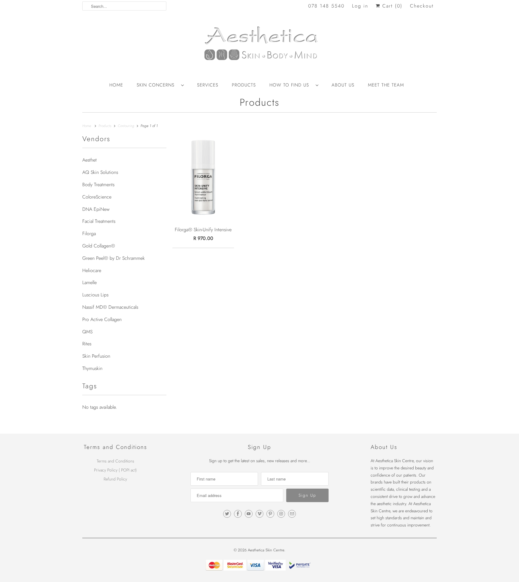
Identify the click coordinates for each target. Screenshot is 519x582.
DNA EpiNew (96, 209)
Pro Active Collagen (102, 319)
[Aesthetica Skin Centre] (259, 46)
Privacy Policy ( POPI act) (115, 470)
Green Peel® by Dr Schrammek (113, 258)
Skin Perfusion (96, 356)
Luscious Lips (95, 294)
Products (244, 85)
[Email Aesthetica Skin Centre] (292, 514)
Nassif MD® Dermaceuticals (110, 307)
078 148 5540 (326, 5)
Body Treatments (98, 184)
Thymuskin (92, 368)
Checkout (422, 5)
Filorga (89, 233)
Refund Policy (115, 479)
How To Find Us (291, 85)
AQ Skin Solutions (100, 172)
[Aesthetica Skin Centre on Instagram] (281, 514)
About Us (343, 85)
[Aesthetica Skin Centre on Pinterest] (270, 514)
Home (116, 85)
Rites (86, 343)
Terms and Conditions (115, 461)
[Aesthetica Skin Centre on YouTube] (249, 514)
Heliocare (91, 270)
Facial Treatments (98, 221)
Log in (360, 5)
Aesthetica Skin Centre (266, 550)
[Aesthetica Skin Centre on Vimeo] (259, 514)
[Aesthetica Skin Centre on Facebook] (238, 514)
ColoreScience (96, 196)
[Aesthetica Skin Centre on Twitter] (227, 514)
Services (207, 85)
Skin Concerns (157, 85)
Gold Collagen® (98, 245)
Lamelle (89, 282)
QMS (87, 331)
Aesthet (89, 159)
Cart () (391, 5)
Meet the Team (386, 85)
